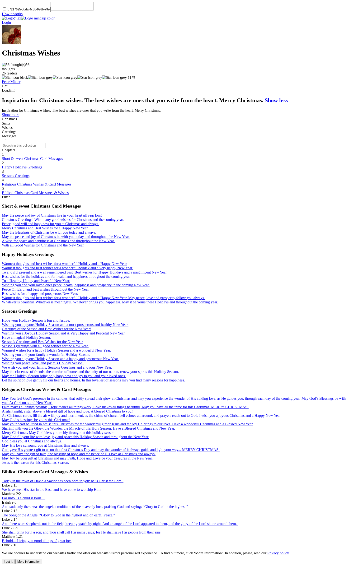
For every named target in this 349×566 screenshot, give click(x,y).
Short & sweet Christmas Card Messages (32, 159)
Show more (10, 115)
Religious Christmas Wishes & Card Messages (36, 184)
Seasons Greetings (15, 176)
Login (6, 22)
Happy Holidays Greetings (22, 167)
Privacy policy (278, 553)
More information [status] (28, 561)
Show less (275, 100)
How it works (12, 14)
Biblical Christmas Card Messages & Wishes (35, 193)
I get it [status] (8, 561)
